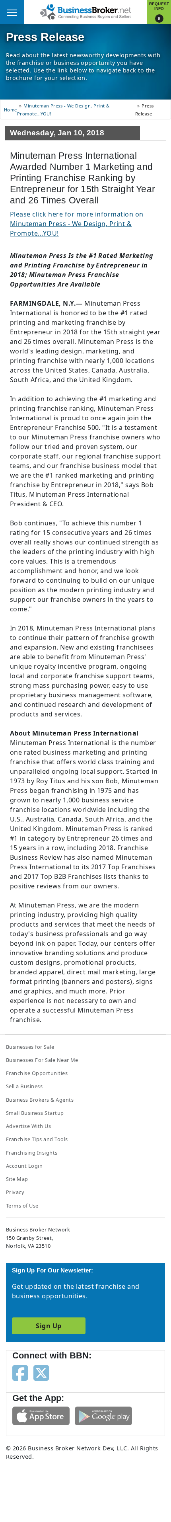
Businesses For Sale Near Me (42, 1059)
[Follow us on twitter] (41, 1372)
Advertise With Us (28, 1126)
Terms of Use (22, 1205)
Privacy (15, 1192)
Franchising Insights (32, 1152)
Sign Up (48, 1325)
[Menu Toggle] (12, 12)
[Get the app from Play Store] (103, 1415)
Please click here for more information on (77, 224)
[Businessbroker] (85, 11)
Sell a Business (24, 1086)
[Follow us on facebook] (20, 1372)
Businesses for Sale (30, 1046)
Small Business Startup (35, 1112)
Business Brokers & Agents (40, 1099)
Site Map (17, 1178)
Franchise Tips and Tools (37, 1139)
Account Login (24, 1165)
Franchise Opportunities (37, 1073)
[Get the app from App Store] (41, 1415)
